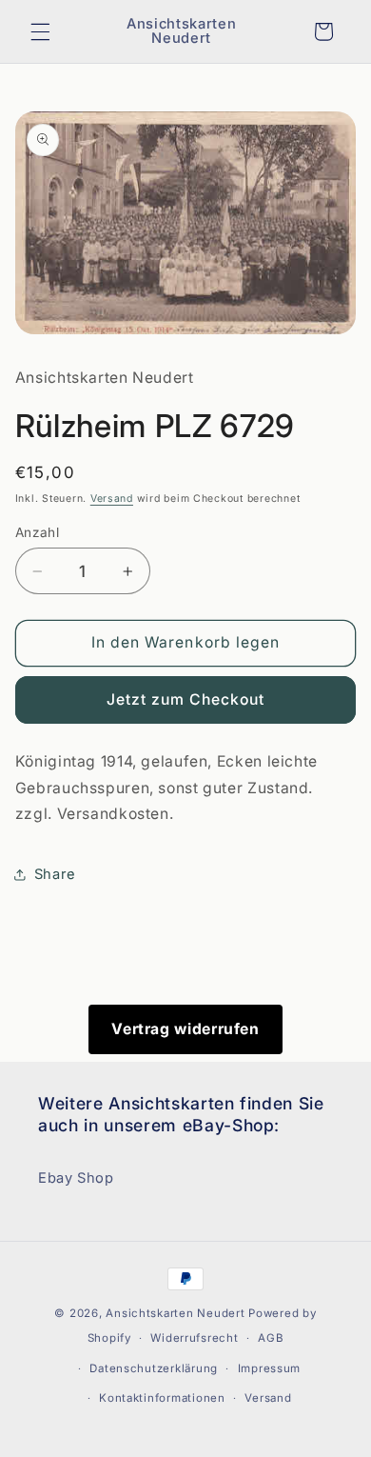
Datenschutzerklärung (153, 1368)
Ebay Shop (76, 1178)
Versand (111, 498)
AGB (270, 1338)
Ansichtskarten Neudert (175, 1313)
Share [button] (55, 874)
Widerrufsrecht (194, 1338)
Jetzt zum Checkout (186, 699)
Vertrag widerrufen (185, 1029)
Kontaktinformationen (162, 1398)
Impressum (270, 1368)
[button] (40, 31)
